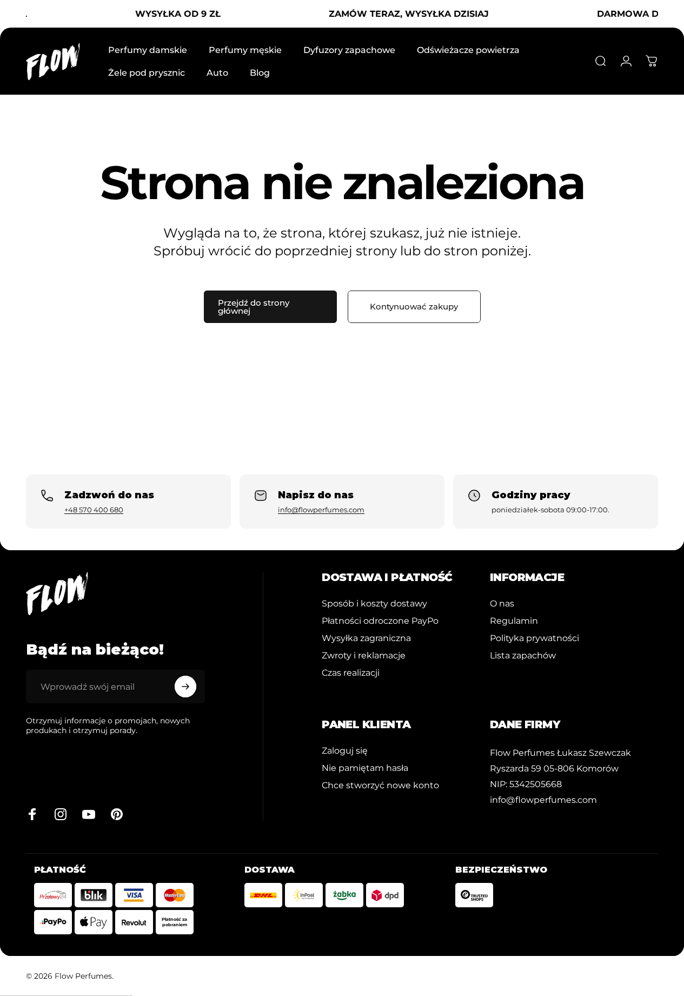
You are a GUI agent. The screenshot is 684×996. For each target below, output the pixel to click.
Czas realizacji (351, 672)
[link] (560, 752)
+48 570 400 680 (93, 509)
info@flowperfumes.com (321, 509)
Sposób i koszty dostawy (374, 603)
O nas (502, 603)
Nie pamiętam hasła (365, 767)
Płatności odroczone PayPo (380, 620)
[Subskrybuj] (185, 686)
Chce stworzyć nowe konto (380, 785)
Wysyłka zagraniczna (366, 637)
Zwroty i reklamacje (364, 655)
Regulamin (514, 620)
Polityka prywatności (534, 637)
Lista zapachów (523, 655)
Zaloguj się (345, 750)
